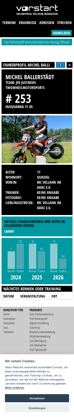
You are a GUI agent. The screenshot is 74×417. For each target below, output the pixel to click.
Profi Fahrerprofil (38, 350)
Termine (9, 22)
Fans (5, 328)
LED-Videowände (38, 345)
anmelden (61, 33)
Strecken (64, 22)
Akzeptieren (37, 398)
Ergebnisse (27, 22)
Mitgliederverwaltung (40, 336)
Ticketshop (35, 328)
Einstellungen (37, 408)
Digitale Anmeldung (39, 323)
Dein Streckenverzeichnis (42, 314)
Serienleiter (8, 323)
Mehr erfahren (14, 387)
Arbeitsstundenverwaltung (42, 332)
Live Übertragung (38, 341)
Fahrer (6, 314)
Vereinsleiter (9, 319)
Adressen (46, 22)
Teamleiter (8, 332)
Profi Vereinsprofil (38, 319)
